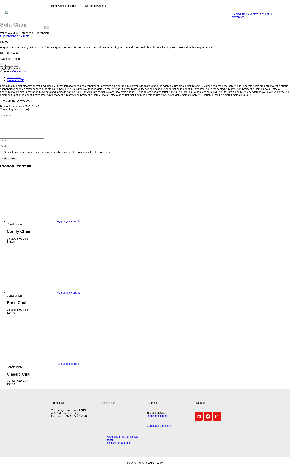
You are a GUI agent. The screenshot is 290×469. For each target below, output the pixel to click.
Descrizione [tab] (14, 77)
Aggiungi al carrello (10, 68)
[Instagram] (217, 416)
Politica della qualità (119, 442)
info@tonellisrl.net (157, 415)
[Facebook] (208, 416)
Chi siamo (91, 5)
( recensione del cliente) (15, 36)
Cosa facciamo (67, 5)
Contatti (101, 5)
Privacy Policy (135, 463)
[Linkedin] (199, 416)
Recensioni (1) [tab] (15, 80)
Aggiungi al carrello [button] (68, 221)
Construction (19, 71)
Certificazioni (108, 402)
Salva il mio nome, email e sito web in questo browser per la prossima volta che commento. (58, 152)
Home (54, 5)
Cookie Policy (154, 463)
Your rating (6, 109)
